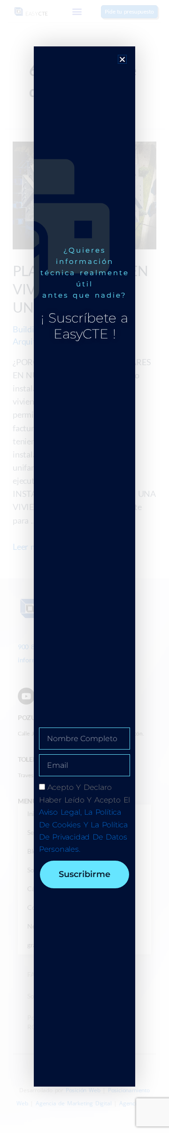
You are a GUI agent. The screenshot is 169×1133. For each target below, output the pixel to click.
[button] (122, 59)
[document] (84, 566)
